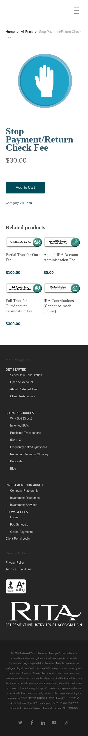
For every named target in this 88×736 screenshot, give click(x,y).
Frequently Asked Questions (28, 447)
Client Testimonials (22, 396)
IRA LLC (15, 440)
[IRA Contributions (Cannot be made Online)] (62, 288)
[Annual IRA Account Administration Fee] (62, 242)
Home (10, 32)
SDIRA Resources (20, 413)
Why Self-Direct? (21, 418)
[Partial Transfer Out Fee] (24, 242)
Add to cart (25, 187)
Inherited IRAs (19, 425)
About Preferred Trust (24, 389)
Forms (14, 517)
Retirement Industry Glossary (29, 454)
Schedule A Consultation (26, 375)
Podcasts (16, 461)
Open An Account (21, 382)
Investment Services (23, 505)
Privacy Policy (15, 562)
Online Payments (21, 531)
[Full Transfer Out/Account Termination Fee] (24, 288)
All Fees (27, 32)
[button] (77, 7)
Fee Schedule (19, 524)
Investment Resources (25, 498)
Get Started (16, 369)
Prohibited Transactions (25, 432)
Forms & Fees (17, 512)
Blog (13, 468)
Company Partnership (24, 490)
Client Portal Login (18, 538)
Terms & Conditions (18, 569)
